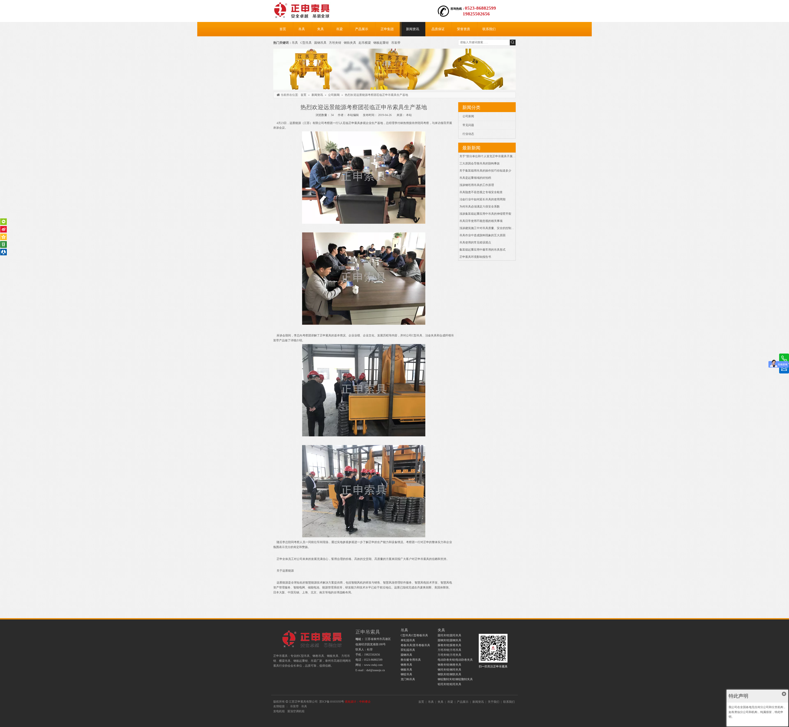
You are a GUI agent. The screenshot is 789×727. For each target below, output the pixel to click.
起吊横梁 (365, 42)
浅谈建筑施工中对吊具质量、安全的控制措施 (488, 228)
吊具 (295, 42)
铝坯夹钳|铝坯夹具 (449, 684)
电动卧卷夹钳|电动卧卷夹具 (455, 659)
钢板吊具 (406, 669)
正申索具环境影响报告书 (475, 256)
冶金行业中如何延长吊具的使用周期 (482, 199)
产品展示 (462, 701)
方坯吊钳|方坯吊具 (449, 649)
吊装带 (395, 42)
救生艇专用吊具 (411, 659)
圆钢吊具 (320, 42)
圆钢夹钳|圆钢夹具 (449, 640)
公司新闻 (468, 116)
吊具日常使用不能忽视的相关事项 (481, 220)
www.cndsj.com (373, 664)
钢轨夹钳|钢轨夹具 (449, 674)
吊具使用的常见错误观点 (475, 242)
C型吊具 (306, 42)
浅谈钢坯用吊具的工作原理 (476, 185)
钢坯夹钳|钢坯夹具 (449, 669)
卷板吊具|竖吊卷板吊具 (415, 645)
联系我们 (509, 701)
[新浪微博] (3, 229)
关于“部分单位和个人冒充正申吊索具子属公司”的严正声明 (496, 156)
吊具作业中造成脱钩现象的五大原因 (482, 235)
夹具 (440, 701)
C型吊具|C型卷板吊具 (414, 635)
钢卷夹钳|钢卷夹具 (449, 664)
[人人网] (3, 252)
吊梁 (450, 701)
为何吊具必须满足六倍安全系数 (479, 206)
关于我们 (493, 701)
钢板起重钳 (381, 42)
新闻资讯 (478, 701)
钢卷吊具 (406, 664)
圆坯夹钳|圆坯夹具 (449, 635)
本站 (409, 115)
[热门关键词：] (513, 42)
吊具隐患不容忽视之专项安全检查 (481, 192)
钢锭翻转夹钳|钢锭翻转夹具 (455, 679)
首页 (421, 701)
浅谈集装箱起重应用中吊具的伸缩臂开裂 (485, 213)
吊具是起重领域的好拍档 (475, 177)
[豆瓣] (3, 244)
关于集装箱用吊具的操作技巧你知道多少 (485, 170)
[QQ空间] (3, 237)
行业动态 (468, 133)
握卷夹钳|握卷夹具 (449, 645)
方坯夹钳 (335, 42)
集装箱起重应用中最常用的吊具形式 (482, 249)
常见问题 (468, 125)
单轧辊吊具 (408, 640)
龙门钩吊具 (408, 679)
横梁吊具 (285, 660)
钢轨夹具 (350, 42)
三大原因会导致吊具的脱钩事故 (479, 163)
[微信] (3, 221)
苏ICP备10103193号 (331, 701)
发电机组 (279, 711)
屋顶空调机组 (296, 711)
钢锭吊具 (406, 674)
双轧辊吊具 (408, 649)
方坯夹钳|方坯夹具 (449, 654)
